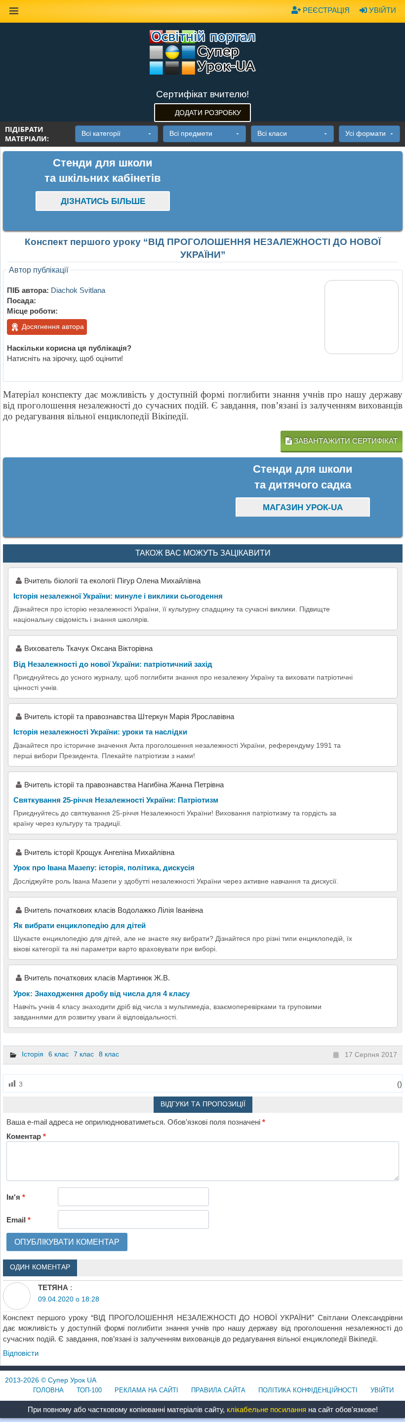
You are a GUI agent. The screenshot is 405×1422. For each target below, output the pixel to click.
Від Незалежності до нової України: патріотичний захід (112, 664)
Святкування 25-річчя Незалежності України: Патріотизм (115, 800)
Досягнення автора (52, 326)
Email (18, 1220)
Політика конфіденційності (308, 1390)
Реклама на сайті (146, 1390)
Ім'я (15, 1197)
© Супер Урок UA (50, 1380)
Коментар (26, 1136)
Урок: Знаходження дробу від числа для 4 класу (101, 993)
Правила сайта (218, 1390)
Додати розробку (208, 113)
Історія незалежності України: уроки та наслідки (100, 732)
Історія (32, 1054)
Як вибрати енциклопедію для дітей (79, 925)
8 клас (109, 1054)
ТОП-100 (89, 1390)
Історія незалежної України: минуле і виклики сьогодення (118, 596)
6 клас (58, 1054)
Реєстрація (325, 10)
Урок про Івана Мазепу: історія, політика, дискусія (104, 867)
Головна (48, 1390)
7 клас (84, 1054)
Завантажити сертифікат (345, 441)
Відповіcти (21, 1353)
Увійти (381, 10)
